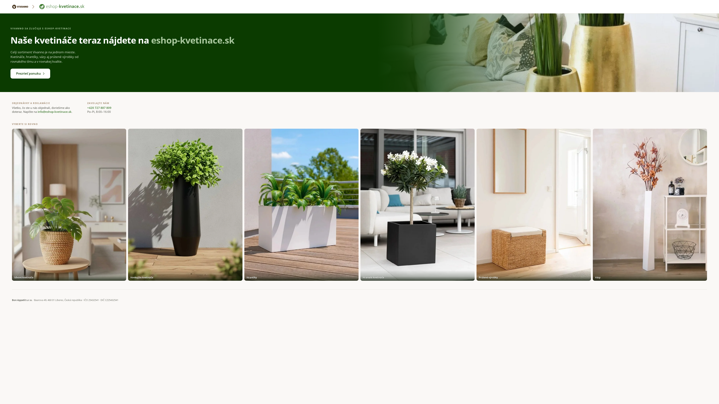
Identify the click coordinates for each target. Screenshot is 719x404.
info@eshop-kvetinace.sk (55, 112)
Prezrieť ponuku (28, 73)
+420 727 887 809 (99, 108)
